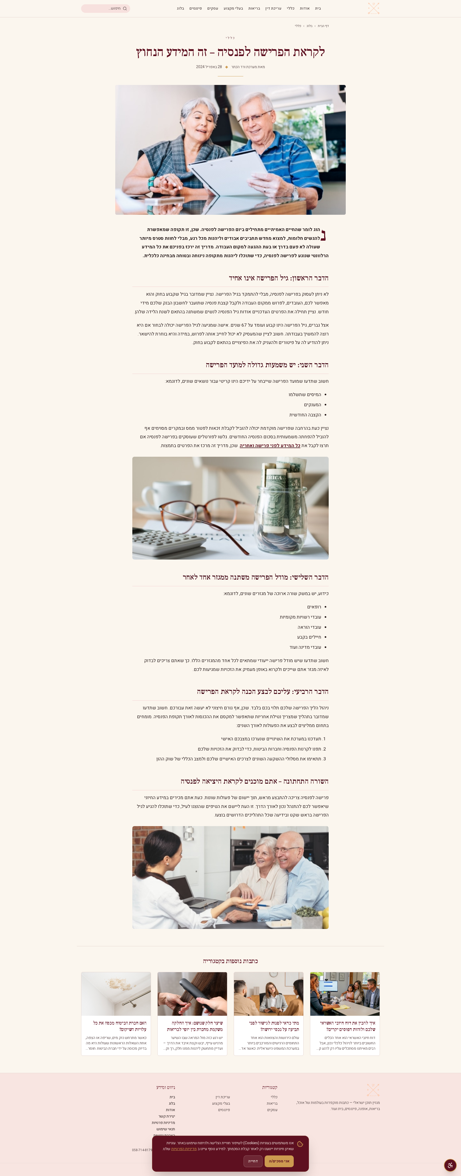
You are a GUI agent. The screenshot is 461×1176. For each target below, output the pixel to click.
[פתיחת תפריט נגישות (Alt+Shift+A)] (450, 1165)
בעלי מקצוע (233, 8)
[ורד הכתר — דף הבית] (374, 8)
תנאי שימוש (166, 1129)
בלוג (180, 8)
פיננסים (195, 8)
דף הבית (323, 26)
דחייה (253, 1161)
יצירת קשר (166, 1116)
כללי (291, 8)
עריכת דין (273, 8)
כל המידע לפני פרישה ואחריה (270, 445)
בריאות (254, 8)
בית (318, 8)
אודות (305, 8)
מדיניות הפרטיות (184, 1149)
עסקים (212, 8)
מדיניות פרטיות (163, 1123)
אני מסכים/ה (279, 1161)
